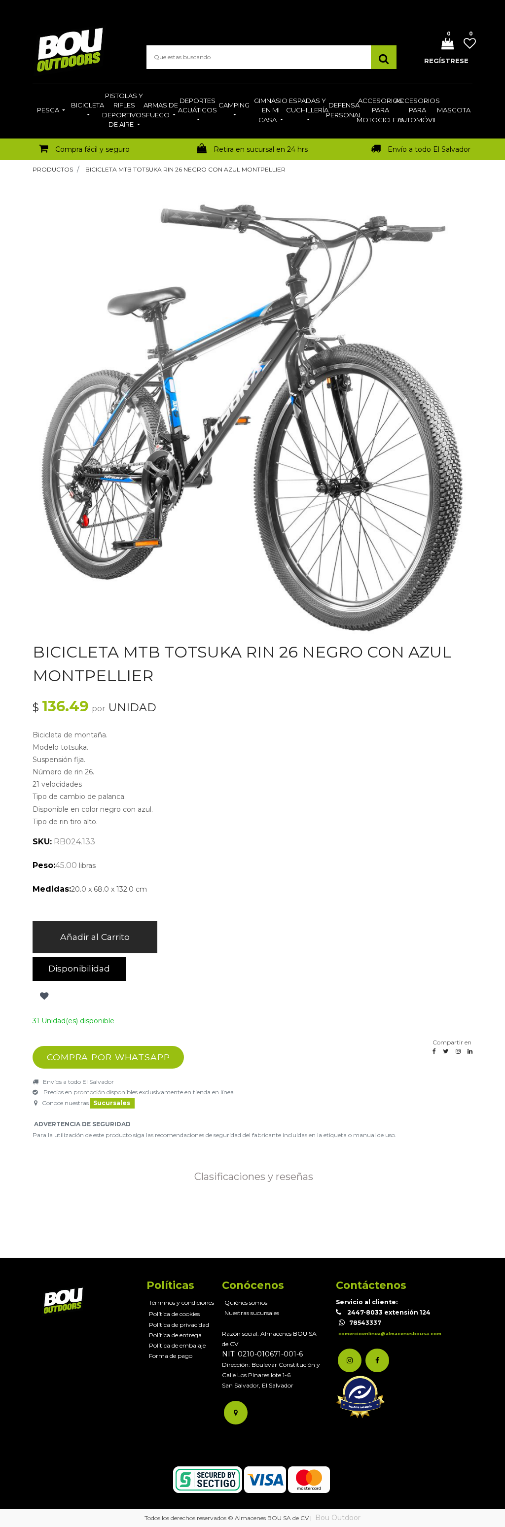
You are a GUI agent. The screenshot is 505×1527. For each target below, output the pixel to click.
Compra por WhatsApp (108, 1057)
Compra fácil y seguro (92, 149)
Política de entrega (175, 1335)
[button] (43, 996)
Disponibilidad (79, 968)
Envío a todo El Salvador (429, 149)
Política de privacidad (179, 1324)
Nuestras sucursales (251, 1313)
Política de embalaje (177, 1345)
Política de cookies (174, 1314)
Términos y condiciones (181, 1302)
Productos (53, 169)
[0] (444, 44)
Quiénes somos (245, 1302)
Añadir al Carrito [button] (95, 937)
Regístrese (446, 61)
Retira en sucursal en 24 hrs (261, 149)
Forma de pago (170, 1355)
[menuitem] (51, 111)
